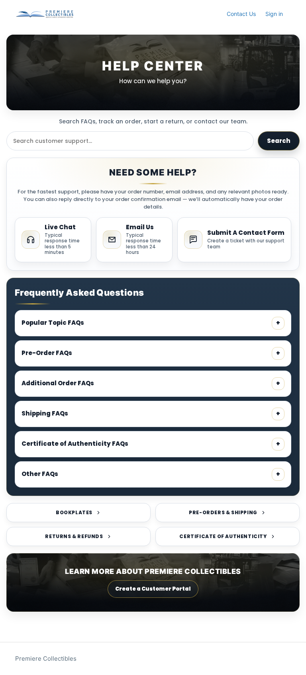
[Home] (44, 14)
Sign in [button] (274, 13)
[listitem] (53, 239)
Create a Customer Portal (153, 589)
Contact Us (241, 13)
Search (278, 141)
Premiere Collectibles (45, 658)
